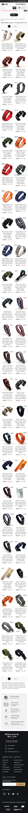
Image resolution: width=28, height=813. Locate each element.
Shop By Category (18, 769)
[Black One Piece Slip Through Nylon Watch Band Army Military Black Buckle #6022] (20, 411)
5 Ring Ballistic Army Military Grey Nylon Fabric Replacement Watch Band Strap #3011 (7, 639)
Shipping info (17, 762)
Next (15, 26)
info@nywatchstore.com (13, 751)
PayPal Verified (6, 769)
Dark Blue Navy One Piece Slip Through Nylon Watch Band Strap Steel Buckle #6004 (20, 530)
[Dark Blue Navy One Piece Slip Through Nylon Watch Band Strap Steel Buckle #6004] (20, 519)
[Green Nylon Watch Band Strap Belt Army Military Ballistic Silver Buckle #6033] (7, 276)
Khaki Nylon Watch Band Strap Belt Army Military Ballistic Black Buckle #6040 (7, 422)
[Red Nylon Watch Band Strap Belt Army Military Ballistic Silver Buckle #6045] (7, 61)
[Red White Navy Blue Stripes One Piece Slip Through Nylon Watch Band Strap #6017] (7, 330)
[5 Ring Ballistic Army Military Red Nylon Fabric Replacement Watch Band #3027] (7, 169)
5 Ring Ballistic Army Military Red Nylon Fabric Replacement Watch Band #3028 (7, 126)
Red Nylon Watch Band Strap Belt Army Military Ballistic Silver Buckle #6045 (7, 72)
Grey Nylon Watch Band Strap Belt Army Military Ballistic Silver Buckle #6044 (7, 99)
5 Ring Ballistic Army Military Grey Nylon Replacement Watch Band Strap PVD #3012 (20, 612)
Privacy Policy (5, 767)
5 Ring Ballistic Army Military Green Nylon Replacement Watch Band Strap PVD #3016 (20, 639)
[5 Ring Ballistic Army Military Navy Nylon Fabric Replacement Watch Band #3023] (7, 250)
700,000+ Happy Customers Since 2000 (9, 10)
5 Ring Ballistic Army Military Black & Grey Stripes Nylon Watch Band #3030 (20, 99)
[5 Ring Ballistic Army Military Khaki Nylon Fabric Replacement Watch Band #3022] (7, 35)
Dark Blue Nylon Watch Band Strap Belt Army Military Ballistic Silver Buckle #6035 (20, 558)
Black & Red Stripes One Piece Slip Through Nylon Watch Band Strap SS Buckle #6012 (7, 395)
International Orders (19, 764)
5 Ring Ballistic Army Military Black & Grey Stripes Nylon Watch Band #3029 (20, 234)
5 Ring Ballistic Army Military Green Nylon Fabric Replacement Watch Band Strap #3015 (7, 666)
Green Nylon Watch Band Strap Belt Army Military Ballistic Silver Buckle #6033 (7, 287)
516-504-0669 (11, 745)
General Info (5, 760)
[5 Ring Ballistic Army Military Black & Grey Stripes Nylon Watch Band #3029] (20, 223)
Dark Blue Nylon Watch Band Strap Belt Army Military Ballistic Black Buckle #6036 (7, 476)
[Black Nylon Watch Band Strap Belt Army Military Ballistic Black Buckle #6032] (7, 223)
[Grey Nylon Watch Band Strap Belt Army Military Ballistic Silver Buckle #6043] (20, 169)
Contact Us (5, 762)
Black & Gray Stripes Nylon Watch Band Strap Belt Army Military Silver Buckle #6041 (20, 395)
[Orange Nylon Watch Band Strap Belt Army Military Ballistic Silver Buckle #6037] (7, 600)
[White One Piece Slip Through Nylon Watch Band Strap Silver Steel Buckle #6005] (20, 492)
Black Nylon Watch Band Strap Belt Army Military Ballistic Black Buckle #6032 (7, 234)
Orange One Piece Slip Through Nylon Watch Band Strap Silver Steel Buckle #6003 (20, 449)
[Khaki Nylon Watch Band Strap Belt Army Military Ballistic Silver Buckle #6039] (7, 573)
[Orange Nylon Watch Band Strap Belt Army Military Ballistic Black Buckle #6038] (20, 465)
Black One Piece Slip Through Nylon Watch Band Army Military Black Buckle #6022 (20, 422)
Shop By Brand (17, 771)
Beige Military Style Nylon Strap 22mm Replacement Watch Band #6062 (20, 46)
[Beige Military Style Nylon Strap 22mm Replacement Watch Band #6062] (20, 35)
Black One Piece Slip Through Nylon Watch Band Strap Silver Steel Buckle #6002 (20, 585)
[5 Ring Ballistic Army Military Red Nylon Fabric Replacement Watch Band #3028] (7, 115)
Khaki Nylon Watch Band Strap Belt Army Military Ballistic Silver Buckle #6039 (7, 585)
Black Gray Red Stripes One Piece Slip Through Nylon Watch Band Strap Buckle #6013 (7, 368)
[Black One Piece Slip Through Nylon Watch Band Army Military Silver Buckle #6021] (20, 276)
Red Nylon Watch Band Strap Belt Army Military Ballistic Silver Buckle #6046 (21, 72)
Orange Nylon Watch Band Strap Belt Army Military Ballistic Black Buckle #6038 (20, 476)
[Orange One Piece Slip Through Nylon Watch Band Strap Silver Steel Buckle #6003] (20, 438)
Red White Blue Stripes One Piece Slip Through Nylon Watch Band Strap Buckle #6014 (20, 341)
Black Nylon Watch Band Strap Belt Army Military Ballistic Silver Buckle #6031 (20, 126)
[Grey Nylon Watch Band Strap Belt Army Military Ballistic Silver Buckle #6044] (7, 88)
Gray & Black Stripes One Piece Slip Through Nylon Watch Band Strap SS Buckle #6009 (7, 558)
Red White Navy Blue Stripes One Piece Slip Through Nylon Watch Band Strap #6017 (7, 341)
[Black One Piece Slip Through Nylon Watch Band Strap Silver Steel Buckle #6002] (20, 573)
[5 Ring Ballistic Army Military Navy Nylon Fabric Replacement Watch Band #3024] (20, 196)
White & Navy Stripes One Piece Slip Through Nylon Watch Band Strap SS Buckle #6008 (7, 530)
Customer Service (18, 760)
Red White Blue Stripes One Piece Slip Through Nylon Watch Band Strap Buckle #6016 (20, 314)
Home (2, 19)
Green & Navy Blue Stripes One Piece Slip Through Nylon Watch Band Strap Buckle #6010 (7, 449)
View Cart (23, 7)
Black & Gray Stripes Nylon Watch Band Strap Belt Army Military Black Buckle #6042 (7, 314)
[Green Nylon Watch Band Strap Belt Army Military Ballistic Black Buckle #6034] (7, 142)
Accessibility (5, 771)
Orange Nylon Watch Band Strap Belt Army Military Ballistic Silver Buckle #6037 (7, 612)
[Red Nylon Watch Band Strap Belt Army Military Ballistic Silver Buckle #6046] (20, 61)
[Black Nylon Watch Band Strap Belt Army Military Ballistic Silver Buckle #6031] (20, 115)
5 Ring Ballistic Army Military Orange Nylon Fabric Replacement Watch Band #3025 (7, 207)
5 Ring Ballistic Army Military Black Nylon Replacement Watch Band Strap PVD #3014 (20, 666)
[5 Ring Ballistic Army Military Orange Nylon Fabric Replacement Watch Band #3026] (20, 142)
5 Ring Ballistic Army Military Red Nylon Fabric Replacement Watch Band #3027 (7, 180)
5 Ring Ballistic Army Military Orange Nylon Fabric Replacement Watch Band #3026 (20, 153)
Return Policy (17, 767)
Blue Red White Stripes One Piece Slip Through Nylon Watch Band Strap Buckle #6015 (20, 368)
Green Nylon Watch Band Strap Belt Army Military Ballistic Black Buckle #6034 (7, 153)
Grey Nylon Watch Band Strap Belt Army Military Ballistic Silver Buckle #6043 (20, 180)
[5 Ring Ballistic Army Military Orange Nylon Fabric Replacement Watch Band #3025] (7, 196)
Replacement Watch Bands (11, 19)
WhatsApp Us (11, 748)
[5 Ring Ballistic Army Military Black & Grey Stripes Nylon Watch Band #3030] (20, 88)
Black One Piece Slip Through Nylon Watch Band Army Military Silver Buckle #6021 (20, 287)
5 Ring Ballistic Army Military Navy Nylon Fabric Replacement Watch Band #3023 (7, 261)
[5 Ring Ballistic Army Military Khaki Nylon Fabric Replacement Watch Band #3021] (20, 250)
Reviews (4, 764)
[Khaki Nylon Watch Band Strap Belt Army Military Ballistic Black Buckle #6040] (7, 411)
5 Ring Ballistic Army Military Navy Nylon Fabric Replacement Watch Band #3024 (20, 207)
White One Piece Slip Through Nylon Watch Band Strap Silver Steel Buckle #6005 (20, 503)
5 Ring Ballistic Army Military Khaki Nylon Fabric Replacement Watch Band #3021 (20, 261)
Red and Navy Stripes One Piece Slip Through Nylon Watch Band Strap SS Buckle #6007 (7, 503)
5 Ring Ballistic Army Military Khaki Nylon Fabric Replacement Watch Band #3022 (7, 46)
